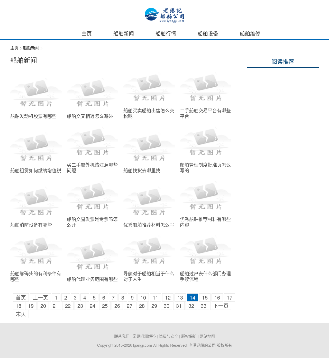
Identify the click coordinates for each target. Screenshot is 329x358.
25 (105, 305)
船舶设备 (208, 33)
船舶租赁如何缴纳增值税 (35, 170)
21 (55, 305)
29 (154, 305)
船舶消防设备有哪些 (31, 224)
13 (180, 297)
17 (229, 297)
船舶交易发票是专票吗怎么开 (92, 222)
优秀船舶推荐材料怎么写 (148, 224)
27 (129, 305)
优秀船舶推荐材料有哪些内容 (205, 222)
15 (205, 297)
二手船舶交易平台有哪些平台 (205, 113)
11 (155, 297)
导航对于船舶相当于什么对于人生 (148, 276)
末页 (21, 314)
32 (191, 305)
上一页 (40, 297)
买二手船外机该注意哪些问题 (92, 167)
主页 (86, 33)
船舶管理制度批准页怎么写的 (205, 167)
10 (143, 297)
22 (68, 305)
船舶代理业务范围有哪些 (92, 279)
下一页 (221, 305)
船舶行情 (166, 33)
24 (92, 305)
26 (117, 305)
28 (142, 305)
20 (43, 305)
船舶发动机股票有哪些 (33, 116)
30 (166, 305)
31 (179, 305)
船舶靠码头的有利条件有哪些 (35, 276)
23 (80, 305)
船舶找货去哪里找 (141, 170)
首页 (21, 297)
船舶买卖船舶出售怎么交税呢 (148, 113)
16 (217, 297)
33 (203, 305)
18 (18, 305)
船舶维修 (250, 33)
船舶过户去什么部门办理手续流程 (205, 276)
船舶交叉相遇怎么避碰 (90, 116)
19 (31, 305)
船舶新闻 (123, 33)
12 (168, 297)
